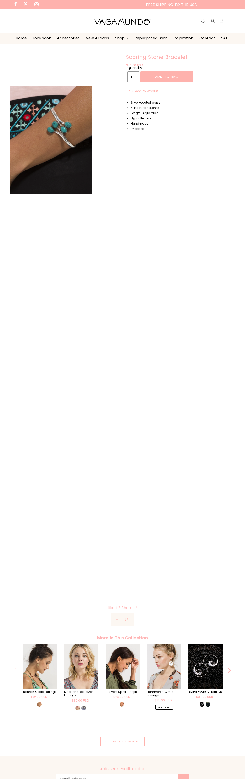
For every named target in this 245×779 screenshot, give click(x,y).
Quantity (134, 68)
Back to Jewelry (126, 741)
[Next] (229, 667)
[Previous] (15, 667)
